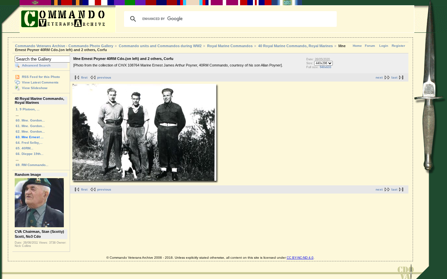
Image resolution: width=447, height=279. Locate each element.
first (84, 77)
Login (383, 45)
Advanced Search (36, 65)
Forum (370, 45)
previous (104, 77)
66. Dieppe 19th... (30, 154)
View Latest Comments (40, 82)
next (379, 77)
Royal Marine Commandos (230, 46)
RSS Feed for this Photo (41, 77)
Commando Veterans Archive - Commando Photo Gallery (64, 46)
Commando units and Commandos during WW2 (160, 46)
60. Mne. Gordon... (30, 120)
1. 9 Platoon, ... (28, 109)
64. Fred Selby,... (29, 142)
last (394, 77)
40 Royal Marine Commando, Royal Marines (295, 46)
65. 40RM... (24, 148)
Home (357, 45)
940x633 (325, 67)
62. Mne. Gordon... (30, 131)
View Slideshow (34, 88)
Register (398, 45)
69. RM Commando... (32, 165)
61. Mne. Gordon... (30, 126)
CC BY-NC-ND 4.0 (300, 257)
